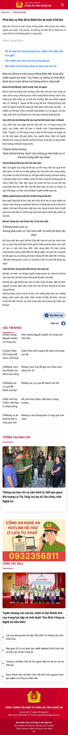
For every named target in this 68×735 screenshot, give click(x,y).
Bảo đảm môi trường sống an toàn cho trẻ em (31, 66)
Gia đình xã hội (19, 12)
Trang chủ (5, 12)
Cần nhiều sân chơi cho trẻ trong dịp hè (27, 60)
